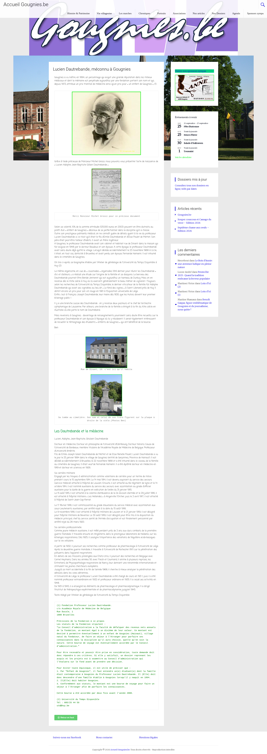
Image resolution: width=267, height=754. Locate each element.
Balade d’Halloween (193, 143)
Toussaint (188, 151)
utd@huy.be (63, 706)
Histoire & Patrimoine (78, 13)
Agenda (236, 13)
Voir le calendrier (183, 157)
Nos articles (199, 13)
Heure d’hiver (190, 135)
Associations (179, 13)
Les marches (125, 13)
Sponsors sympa (255, 13)
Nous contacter (104, 737)
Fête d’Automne (191, 126)
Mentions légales (148, 737)
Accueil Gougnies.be (25, 4)
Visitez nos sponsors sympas (190, 71)
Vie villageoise (104, 13)
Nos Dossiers (218, 13)
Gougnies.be (184, 214)
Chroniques (144, 13)
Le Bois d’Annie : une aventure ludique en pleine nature (195, 264)
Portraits (161, 13)
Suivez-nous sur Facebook (67, 737)
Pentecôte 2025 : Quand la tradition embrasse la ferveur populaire (194, 275)
